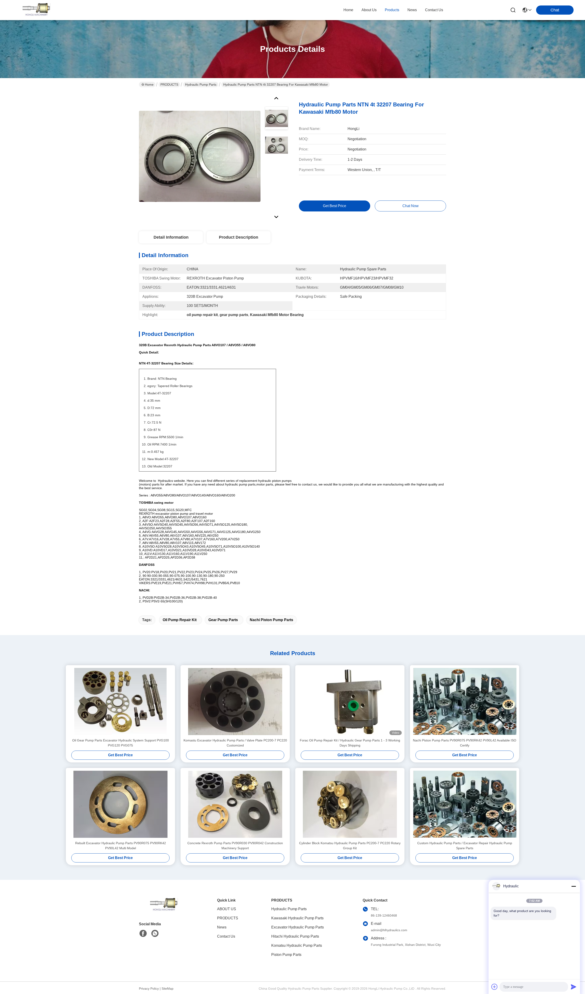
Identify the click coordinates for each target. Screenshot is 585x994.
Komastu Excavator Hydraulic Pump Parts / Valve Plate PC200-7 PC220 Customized (235, 742)
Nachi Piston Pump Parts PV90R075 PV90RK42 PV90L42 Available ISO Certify (464, 742)
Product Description (238, 237)
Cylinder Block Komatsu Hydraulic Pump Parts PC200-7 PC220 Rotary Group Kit (350, 845)
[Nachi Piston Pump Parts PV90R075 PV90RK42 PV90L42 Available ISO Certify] (464, 701)
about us (369, 10)
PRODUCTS (169, 84)
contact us (434, 10)
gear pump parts (223, 620)
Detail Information (171, 237)
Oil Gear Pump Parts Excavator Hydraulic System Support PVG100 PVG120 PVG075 (120, 742)
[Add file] (494, 987)
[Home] (164, 910)
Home (348, 10)
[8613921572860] (155, 933)
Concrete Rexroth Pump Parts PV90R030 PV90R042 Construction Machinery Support (235, 845)
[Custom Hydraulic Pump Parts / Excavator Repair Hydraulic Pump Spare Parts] (464, 804)
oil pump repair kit (180, 620)
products (392, 10)
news (412, 10)
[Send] (573, 987)
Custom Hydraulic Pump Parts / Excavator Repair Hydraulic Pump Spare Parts (464, 845)
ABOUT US (226, 909)
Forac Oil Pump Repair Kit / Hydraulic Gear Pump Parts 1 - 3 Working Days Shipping (350, 742)
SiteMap (167, 988)
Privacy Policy (149, 988)
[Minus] (573, 886)
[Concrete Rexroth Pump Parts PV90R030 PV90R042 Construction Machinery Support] (235, 804)
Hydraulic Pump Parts (200, 84)
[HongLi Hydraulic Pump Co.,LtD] (36, 10)
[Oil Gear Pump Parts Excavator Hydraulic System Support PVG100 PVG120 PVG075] (120, 701)
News (221, 927)
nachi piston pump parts (271, 620)
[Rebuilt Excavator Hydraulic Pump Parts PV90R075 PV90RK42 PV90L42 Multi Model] (120, 804)
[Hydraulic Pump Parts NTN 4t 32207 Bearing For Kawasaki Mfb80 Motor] (200, 156)
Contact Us (226, 936)
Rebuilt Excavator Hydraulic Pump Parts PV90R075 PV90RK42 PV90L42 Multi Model (120, 845)
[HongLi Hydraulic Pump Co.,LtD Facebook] (143, 933)
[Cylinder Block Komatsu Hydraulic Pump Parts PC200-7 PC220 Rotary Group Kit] (350, 804)
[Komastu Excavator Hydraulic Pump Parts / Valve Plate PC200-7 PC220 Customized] (235, 701)
